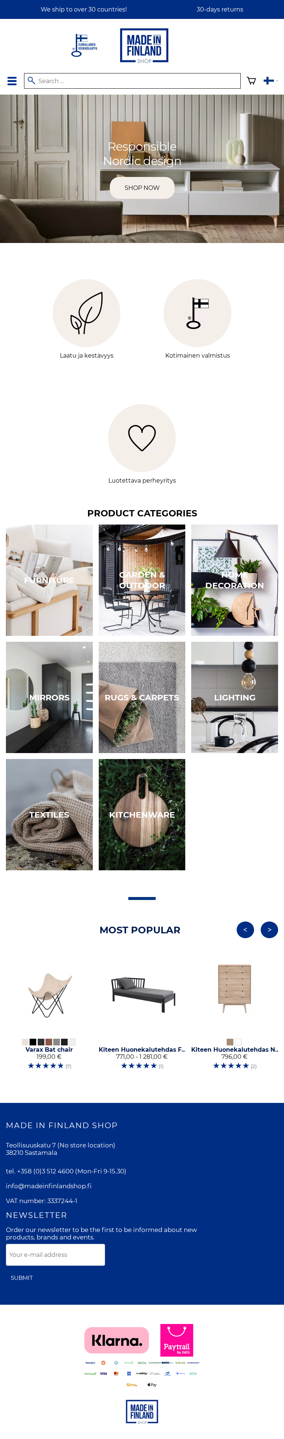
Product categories (142, 513)
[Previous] (245, 929)
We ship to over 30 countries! (84, 9)
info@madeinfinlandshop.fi (49, 1186)
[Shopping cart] (251, 81)
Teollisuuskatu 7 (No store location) (60, 1145)
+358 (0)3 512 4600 (45, 1171)
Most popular (139, 930)
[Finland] (271, 81)
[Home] (144, 63)
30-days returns (220, 9)
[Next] (269, 929)
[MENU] (12, 81)
